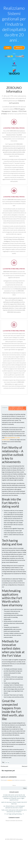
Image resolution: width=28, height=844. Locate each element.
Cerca (14, 785)
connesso (9, 780)
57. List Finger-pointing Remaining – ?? (14, 814)
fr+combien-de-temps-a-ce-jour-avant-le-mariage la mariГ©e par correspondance (17, 408)
